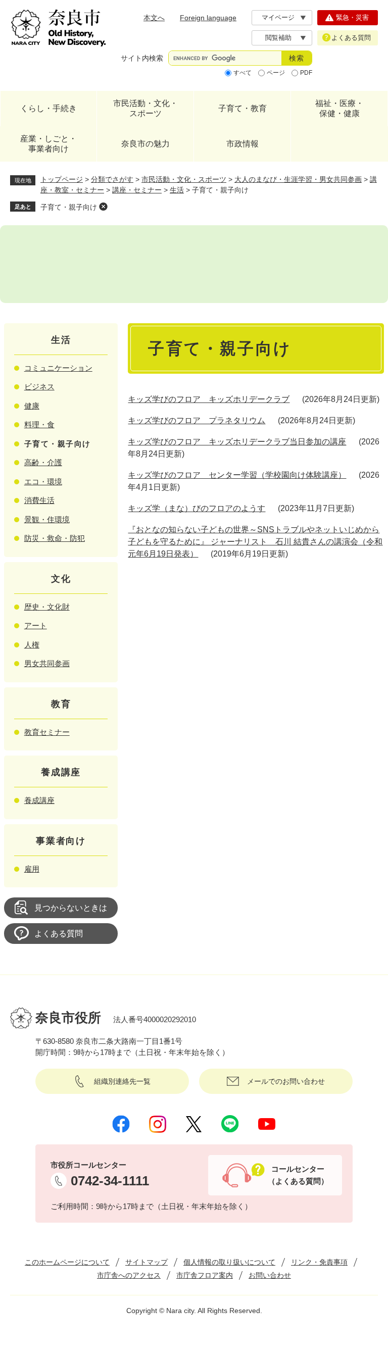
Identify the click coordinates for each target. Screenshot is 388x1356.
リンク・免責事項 (319, 1262)
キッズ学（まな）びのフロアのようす (196, 508)
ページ (276, 72)
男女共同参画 (47, 663)
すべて (242, 72)
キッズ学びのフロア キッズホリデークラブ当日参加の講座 (237, 441)
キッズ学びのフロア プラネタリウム (196, 420)
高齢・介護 (43, 462)
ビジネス (39, 386)
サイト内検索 (142, 58)
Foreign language (208, 18)
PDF (306, 72)
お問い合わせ (270, 1275)
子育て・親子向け (68, 207)
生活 (177, 190)
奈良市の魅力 (145, 143)
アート (35, 625)
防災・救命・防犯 (54, 538)
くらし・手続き (48, 108)
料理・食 (39, 424)
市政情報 (242, 143)
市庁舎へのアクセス (129, 1275)
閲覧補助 (278, 37)
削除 (103, 206)
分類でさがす (112, 179)
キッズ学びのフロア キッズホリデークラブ (208, 399)
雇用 (31, 869)
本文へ (154, 18)
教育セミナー (47, 732)
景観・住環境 (47, 519)
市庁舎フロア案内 (204, 1275)
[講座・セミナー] (194, 264)
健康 (31, 405)
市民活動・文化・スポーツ (145, 108)
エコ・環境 (43, 481)
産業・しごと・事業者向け (48, 143)
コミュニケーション (58, 368)
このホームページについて (67, 1262)
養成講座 (39, 800)
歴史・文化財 (47, 606)
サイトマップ (146, 1262)
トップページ (61, 179)
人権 (31, 644)
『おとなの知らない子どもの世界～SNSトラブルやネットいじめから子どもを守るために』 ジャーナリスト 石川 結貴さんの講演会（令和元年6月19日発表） (255, 541)
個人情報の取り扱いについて (229, 1262)
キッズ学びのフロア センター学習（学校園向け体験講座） (237, 475)
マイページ (278, 17)
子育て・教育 (242, 108)
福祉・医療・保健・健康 (339, 108)
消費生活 (39, 500)
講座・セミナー (137, 190)
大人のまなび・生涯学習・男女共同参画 (298, 179)
